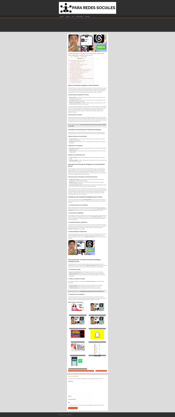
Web (69, 402)
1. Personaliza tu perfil (74, 79)
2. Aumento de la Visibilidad (75, 74)
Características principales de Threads (77, 61)
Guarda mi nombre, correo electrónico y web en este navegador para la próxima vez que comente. (86, 405)
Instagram (67, 16)
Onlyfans (62, 16)
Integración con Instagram (75, 66)
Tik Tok (73, 16)
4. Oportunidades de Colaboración (76, 77)
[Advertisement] (87, 25)
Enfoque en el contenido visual (75, 68)
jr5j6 (71, 56)
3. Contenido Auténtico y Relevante (76, 75)
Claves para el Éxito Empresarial (101, 371)
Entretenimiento (79, 16)
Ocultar (83, 58)
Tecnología (87, 16)
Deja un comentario (84, 56)
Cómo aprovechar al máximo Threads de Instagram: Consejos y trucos (81, 78)
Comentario (70, 381)
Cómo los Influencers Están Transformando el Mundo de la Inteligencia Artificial (81, 371)
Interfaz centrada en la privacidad (76, 65)
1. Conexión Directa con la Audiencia (76, 73)
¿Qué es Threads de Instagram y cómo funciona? (77, 60)
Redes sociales (76, 56)
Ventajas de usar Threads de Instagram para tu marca (78, 72)
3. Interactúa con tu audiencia (75, 82)
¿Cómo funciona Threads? (75, 62)
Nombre (70, 396)
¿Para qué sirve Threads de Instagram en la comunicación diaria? (80, 69)
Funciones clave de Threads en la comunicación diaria (79, 70)
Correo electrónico (72, 399)
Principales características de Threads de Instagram (78, 64)
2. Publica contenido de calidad (76, 81)
